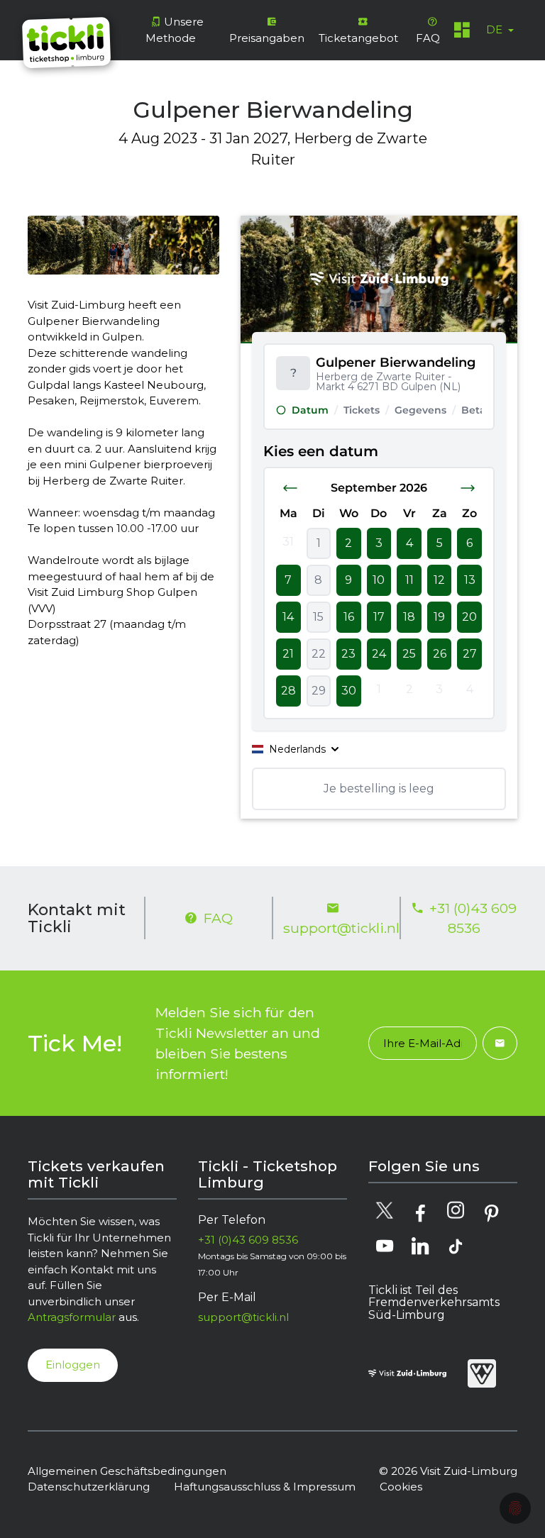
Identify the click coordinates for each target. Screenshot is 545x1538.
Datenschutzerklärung (89, 1486)
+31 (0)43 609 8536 (473, 918)
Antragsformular (72, 1317)
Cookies (401, 1486)
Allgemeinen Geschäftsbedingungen (127, 1471)
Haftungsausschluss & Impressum (265, 1486)
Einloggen (72, 1364)
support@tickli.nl (336, 927)
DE (495, 29)
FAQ (218, 917)
